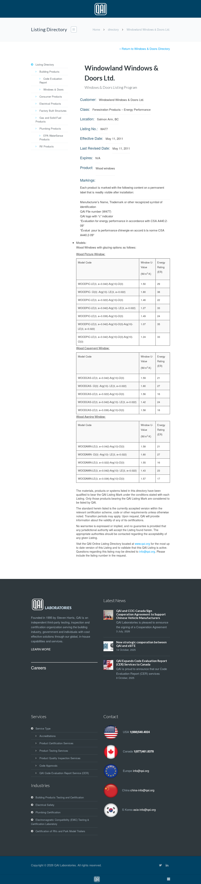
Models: (81, 242)
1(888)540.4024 (140, 732)
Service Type (43, 728)
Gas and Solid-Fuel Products (48, 119)
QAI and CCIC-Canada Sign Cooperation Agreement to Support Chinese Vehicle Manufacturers (141, 614)
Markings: (87, 180)
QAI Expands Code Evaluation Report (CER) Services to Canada (141, 662)
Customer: (88, 99)
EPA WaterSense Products (51, 137)
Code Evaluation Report (50, 80)
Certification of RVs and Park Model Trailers (60, 831)
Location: (87, 118)
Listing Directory (45, 64)
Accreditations (47, 736)
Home (96, 29)
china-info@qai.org (142, 790)
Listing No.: (89, 128)
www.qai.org (142, 544)
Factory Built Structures (53, 110)
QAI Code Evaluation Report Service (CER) (64, 773)
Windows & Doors (53, 89)
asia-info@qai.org (144, 809)
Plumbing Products (50, 128)
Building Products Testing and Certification (60, 797)
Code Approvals (48, 765)
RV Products (46, 146)
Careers (38, 668)
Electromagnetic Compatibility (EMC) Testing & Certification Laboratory (60, 822)
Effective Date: (91, 138)
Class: (85, 109)
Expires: (86, 157)
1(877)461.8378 (144, 751)
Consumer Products (50, 96)
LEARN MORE (41, 649)
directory (113, 29)
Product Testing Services (53, 750)
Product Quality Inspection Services (59, 758)
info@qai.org (147, 551)
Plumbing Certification (48, 812)
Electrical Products (50, 103)
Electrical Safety (45, 805)
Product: (86, 167)
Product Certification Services (56, 743)
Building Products (49, 71)
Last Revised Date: (95, 148)
